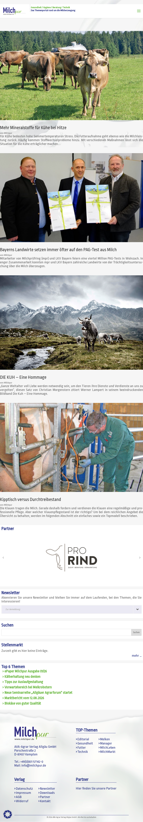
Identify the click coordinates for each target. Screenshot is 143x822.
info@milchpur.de (33, 765)
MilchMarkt (107, 752)
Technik (82, 752)
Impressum (23, 793)
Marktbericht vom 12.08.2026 (24, 698)
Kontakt (45, 801)
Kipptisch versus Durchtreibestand (30, 499)
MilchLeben (107, 748)
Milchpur (8, 133)
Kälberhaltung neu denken (22, 677)
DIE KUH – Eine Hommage (23, 377)
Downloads (47, 793)
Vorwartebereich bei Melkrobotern (28, 687)
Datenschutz (24, 789)
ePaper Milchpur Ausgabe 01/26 (26, 671)
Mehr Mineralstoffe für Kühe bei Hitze (33, 127)
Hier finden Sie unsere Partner (96, 788)
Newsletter (47, 789)
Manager (106, 743)
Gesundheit (85, 743)
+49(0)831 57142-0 (31, 762)
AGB (19, 797)
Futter (81, 748)
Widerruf (22, 801)
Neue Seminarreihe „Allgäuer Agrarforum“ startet (38, 693)
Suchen (7, 625)
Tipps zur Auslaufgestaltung (24, 682)
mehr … (137, 656)
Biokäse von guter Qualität (23, 703)
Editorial (83, 739)
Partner (45, 797)
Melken (105, 739)
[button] (3, 557)
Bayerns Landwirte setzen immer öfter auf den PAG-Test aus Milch (58, 249)
